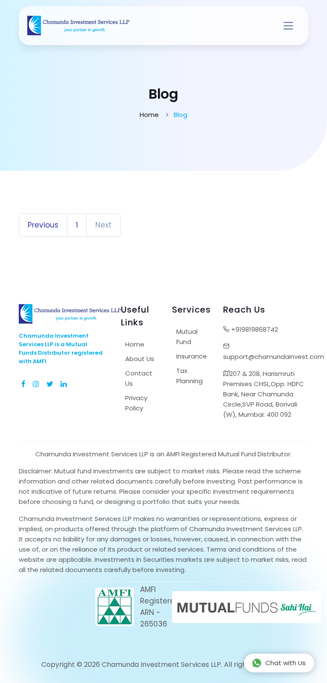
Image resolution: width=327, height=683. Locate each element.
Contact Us (138, 378)
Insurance (191, 356)
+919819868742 (253, 329)
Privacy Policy (136, 403)
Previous (43, 225)
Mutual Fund (187, 336)
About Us (139, 358)
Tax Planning (189, 375)
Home (149, 114)
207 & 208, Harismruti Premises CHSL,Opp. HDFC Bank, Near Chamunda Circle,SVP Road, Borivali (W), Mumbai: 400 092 (263, 394)
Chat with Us (285, 662)
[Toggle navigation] (288, 25)
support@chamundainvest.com (265, 356)
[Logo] (78, 26)
